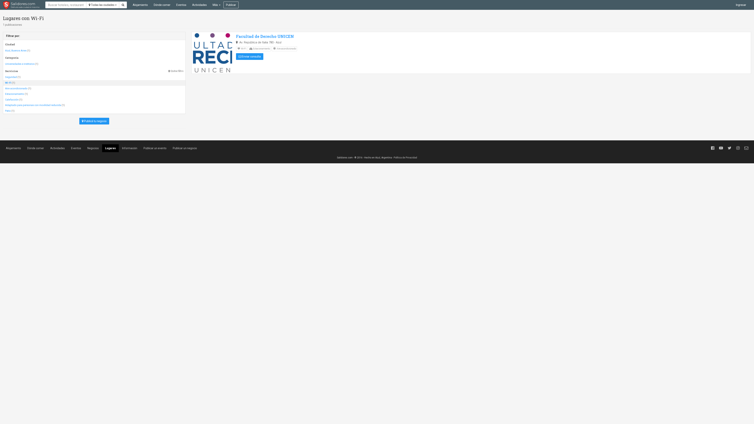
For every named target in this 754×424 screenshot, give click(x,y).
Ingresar (741, 4)
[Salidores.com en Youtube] (721, 148)
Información (129, 148)
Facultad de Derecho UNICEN (265, 36)
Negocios (93, 148)
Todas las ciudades (102, 4)
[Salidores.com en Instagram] (738, 148)
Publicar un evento (155, 148)
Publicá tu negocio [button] (95, 121)
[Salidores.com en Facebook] (712, 148)
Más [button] (216, 4)
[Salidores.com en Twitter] (729, 148)
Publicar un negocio (185, 148)
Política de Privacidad (405, 157)
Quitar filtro (176, 71)
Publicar (231, 4)
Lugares (110, 148)
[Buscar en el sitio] (123, 5)
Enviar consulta (251, 56)
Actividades (199, 4)
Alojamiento (140, 4)
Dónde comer (162, 4)
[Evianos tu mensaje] (746, 148)
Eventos (181, 4)
